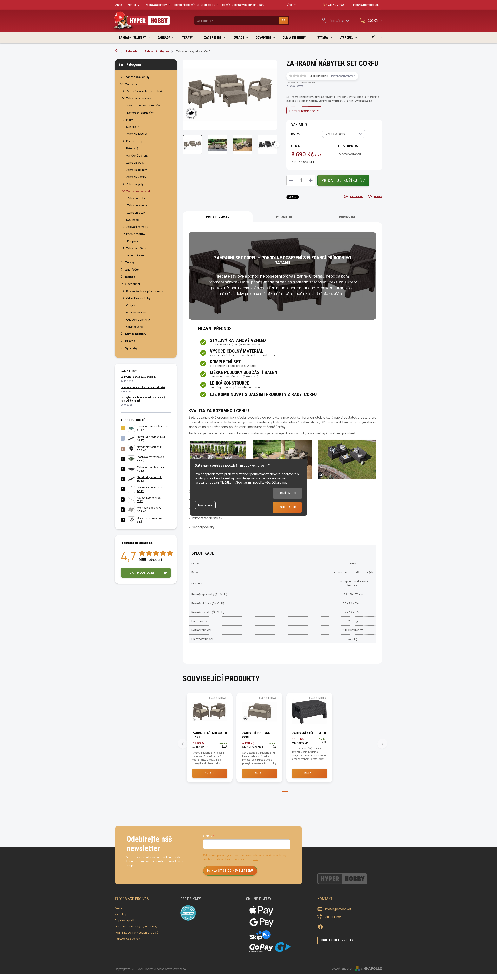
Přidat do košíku (339, 180)
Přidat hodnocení (140, 572)
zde (255, 859)
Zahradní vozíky (136, 177)
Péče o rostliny (135, 234)
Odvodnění (132, 284)
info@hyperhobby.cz (338, 909)
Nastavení (205, 505)
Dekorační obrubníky (140, 112)
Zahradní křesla (137, 205)
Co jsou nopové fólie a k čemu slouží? (143, 387)
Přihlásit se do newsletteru (230, 870)
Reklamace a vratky (127, 939)
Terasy (130, 262)
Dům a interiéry (135, 334)
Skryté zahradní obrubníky (143, 105)
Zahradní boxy (135, 162)
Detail (210, 773)
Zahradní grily (134, 184)
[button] (282, 792)
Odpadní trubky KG (138, 319)
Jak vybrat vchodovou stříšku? (138, 376)
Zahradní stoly (136, 212)
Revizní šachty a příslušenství (144, 291)
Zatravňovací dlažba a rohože (145, 91)
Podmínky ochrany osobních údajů (242, 5)
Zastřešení (132, 269)
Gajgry (130, 305)
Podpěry (132, 241)
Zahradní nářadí (136, 248)
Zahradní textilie (136, 134)
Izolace (130, 277)
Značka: (294, 86)
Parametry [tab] (284, 217)
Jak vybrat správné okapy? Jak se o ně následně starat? (143, 399)
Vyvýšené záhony (137, 155)
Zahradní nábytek (138, 191)
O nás (118, 5)
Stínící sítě (132, 127)
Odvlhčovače (134, 327)
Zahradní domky (136, 169)
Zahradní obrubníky (138, 98)
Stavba (130, 341)
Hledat (283, 20)
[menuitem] (134, 37)
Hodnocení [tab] (347, 217)
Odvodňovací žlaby (138, 298)
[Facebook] (320, 926)
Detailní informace (302, 111)
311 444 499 (333, 916)
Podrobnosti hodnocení (343, 76)
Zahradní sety (136, 198)
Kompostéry (134, 141)
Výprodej (131, 348)
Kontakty (133, 5)
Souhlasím (287, 507)
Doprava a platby (156, 5)
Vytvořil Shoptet (342, 968)
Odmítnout (287, 493)
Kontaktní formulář (337, 940)
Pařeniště (132, 148)
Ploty (129, 120)
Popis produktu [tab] (217, 217)
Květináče (132, 220)
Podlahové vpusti (137, 312)
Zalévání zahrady (137, 227)
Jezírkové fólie (135, 255)
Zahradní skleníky (137, 77)
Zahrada (131, 84)
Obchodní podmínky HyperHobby (193, 5)
